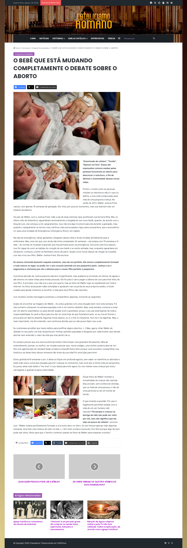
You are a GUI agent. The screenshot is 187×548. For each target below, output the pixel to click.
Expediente (36, 543)
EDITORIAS (58, 38)
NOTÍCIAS (44, 38)
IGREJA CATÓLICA (77, 38)
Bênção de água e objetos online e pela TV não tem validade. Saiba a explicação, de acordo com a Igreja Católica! (103, 525)
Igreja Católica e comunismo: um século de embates (28, 523)
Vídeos (111, 38)
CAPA (33, 38)
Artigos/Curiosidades (40, 48)
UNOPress (61, 543)
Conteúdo (25, 48)
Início (17, 48)
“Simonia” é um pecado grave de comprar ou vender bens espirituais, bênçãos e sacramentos (65, 525)
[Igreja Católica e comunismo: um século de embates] (29, 510)
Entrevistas (97, 38)
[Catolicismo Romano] (93, 20)
